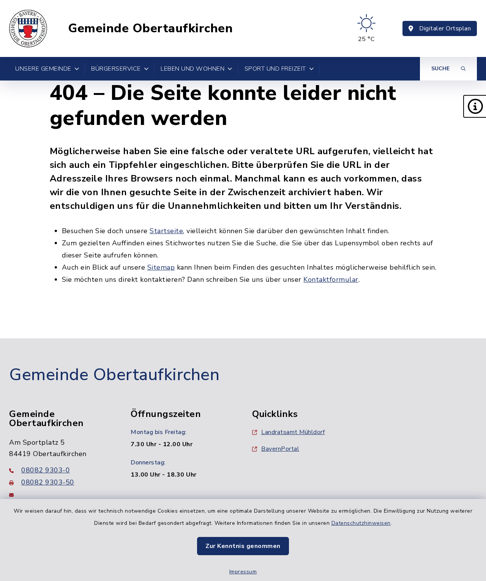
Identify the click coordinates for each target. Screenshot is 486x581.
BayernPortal (280, 449)
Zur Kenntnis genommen (243, 546)
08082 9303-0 (45, 470)
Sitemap (161, 267)
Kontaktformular (330, 279)
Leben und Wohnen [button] (192, 69)
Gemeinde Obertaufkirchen (150, 28)
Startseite (166, 230)
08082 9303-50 (47, 482)
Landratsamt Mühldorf (293, 432)
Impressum (243, 571)
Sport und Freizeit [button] (275, 69)
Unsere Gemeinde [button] (43, 69)
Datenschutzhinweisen (361, 523)
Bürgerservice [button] (116, 69)
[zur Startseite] (28, 28)
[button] (474, 106)
